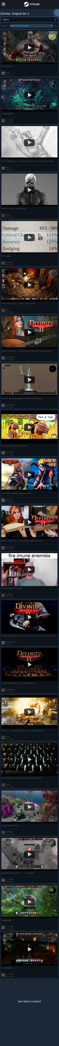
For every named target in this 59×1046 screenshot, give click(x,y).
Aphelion (9, 832)
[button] (31, 26)
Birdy (8, 784)
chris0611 (10, 452)
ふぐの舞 (9, 120)
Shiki (8, 737)
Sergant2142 (11, 642)
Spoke (8, 215)
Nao (7, 167)
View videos (10, 75)
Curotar (9, 499)
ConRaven (10, 405)
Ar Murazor (10, 689)
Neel (7, 72)
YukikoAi (9, 594)
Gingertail (10, 357)
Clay (7, 310)
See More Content (29, 1001)
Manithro (9, 262)
